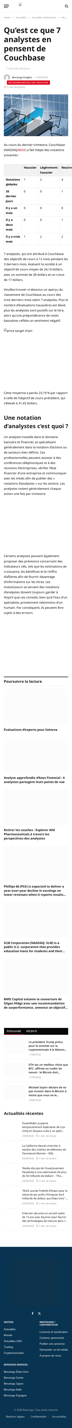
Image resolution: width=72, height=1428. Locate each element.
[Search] (66, 6)
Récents (31, 1031)
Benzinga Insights (22, 77)
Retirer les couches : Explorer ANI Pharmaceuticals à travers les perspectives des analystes (29, 834)
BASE (21, 150)
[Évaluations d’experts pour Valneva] (36, 707)
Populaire (14, 1031)
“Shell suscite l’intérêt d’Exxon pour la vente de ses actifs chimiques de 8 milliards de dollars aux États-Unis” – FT (44, 1194)
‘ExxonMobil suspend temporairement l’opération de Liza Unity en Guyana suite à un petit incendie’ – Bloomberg (43, 1127)
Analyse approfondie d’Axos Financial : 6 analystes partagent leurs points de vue (34, 780)
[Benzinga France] (35, 6)
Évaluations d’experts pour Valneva (30, 730)
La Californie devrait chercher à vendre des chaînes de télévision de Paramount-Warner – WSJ (44, 1149)
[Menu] (6, 6)
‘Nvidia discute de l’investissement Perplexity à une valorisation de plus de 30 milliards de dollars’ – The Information (44, 1172)
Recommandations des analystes (28, 82)
